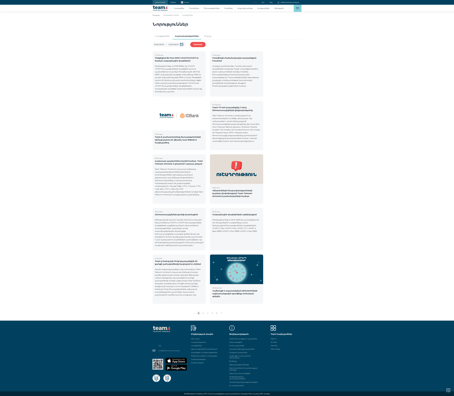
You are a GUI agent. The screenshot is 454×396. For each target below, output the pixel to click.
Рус (263, 2)
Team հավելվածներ (281, 334)
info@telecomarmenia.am (169, 351)
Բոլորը (207, 36)
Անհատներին (160, 2)
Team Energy (275, 349)
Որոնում (198, 44)
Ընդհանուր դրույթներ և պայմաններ (243, 339)
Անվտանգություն (235, 342)
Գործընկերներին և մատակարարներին (237, 378)
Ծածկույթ (233, 361)
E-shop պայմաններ (236, 345)
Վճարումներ (297, 8)
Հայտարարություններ (187, 36)
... (181, 44)
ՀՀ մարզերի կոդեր (236, 385)
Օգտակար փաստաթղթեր (239, 373)
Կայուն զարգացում (198, 359)
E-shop (186, 2)
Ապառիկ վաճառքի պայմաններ (242, 349)
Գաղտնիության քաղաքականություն (243, 382)
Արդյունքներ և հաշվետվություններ (204, 352)
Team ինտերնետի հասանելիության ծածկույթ (243, 369)
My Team (274, 342)
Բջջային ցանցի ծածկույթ (239, 365)
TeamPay (274, 345)
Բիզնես (173, 2)
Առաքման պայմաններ (238, 352)
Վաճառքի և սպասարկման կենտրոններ (240, 357)
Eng (271, 2)
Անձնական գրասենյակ (290, 2)
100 (159, 346)
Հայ (255, 2)
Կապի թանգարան (198, 342)
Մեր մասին (195, 339)
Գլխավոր (156, 15)
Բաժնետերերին (197, 363)
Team (160, 8)
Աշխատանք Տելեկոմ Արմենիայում (204, 349)
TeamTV (273, 339)
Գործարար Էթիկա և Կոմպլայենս (204, 356)
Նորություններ (162, 36)
